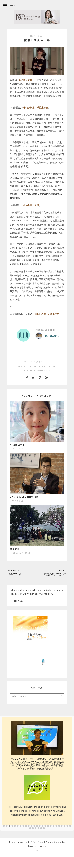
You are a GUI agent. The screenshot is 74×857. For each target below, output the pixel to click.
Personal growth (32, 370)
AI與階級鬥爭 (17, 444)
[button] (4, 813)
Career (36, 366)
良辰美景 (15, 548)
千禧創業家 (29, 107)
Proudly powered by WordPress (26, 829)
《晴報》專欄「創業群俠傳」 (46, 314)
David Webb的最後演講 (24, 497)
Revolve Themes (37, 832)
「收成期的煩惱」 (26, 80)
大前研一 (48, 370)
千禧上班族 (42, 107)
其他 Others (43, 362)
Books (27, 366)
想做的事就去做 (31, 205)
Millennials (49, 366)
